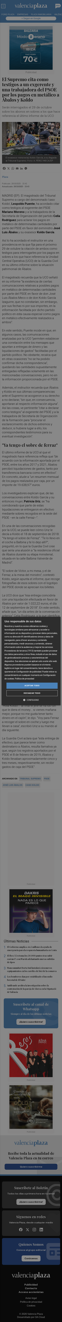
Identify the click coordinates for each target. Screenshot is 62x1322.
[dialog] (31, 661)
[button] (31, 700)
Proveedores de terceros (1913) (18, 651)
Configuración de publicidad (28, 672)
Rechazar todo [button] (32, 693)
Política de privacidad (24, 679)
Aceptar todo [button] (32, 685)
